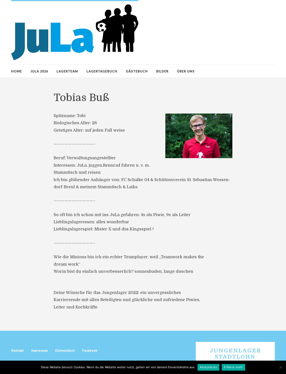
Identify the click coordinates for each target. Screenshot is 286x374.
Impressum (39, 350)
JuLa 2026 (39, 71)
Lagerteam (67, 71)
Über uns (186, 71)
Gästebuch (137, 71)
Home (16, 71)
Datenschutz (65, 350)
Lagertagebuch (101, 71)
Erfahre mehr (233, 367)
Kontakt (17, 350)
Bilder (162, 71)
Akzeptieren (208, 367)
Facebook (89, 350)
